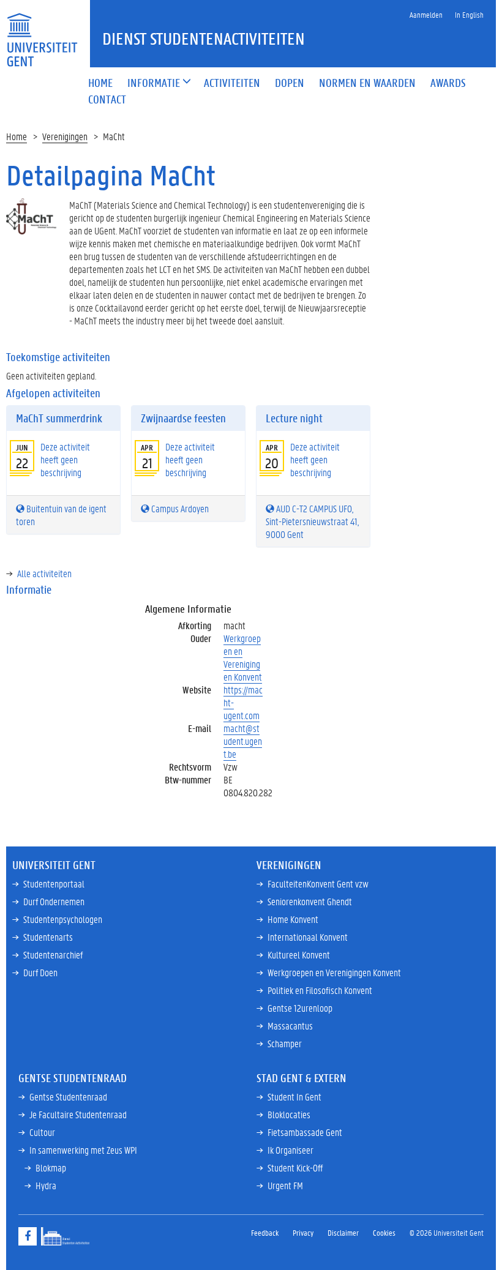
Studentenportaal (53, 883)
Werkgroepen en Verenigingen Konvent (242, 657)
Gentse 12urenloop (300, 1007)
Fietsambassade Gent (305, 1132)
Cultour (42, 1132)
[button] (153, 83)
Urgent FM (285, 1185)
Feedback (265, 1232)
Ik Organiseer (290, 1149)
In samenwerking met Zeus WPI (83, 1149)
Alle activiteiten (44, 573)
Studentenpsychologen (62, 919)
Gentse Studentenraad (68, 1096)
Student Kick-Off (295, 1167)
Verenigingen (65, 136)
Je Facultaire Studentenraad (78, 1114)
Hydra (46, 1185)
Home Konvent (293, 919)
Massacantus (290, 1025)
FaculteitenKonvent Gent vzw (318, 883)
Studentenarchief (53, 954)
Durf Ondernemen (53, 901)
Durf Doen (40, 972)
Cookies (384, 1232)
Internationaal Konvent (308, 936)
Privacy (303, 1232)
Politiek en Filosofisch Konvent (320, 990)
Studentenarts (48, 936)
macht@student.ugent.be (242, 741)
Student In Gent (294, 1096)
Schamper (285, 1043)
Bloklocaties (289, 1114)
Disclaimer (343, 1232)
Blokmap (51, 1167)
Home (16, 136)
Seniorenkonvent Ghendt (310, 901)
